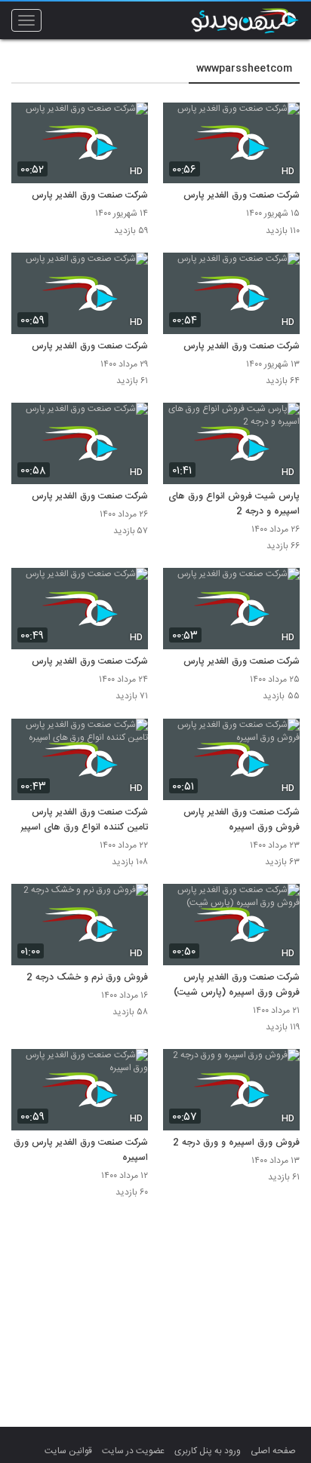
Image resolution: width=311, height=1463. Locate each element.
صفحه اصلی (273, 1450)
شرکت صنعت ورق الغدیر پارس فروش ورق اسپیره (241, 820)
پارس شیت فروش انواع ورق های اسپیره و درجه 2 (234, 504)
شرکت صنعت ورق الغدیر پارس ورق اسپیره (81, 1151)
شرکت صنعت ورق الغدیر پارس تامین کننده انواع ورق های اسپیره (81, 820)
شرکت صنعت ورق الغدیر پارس (241, 196)
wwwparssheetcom (244, 68)
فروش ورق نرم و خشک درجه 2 (87, 978)
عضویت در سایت (133, 1450)
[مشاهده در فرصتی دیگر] (280, 122)
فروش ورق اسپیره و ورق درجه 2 (236, 1143)
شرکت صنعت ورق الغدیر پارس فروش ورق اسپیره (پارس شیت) (237, 986)
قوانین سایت (68, 1450)
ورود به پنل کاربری (207, 1450)
